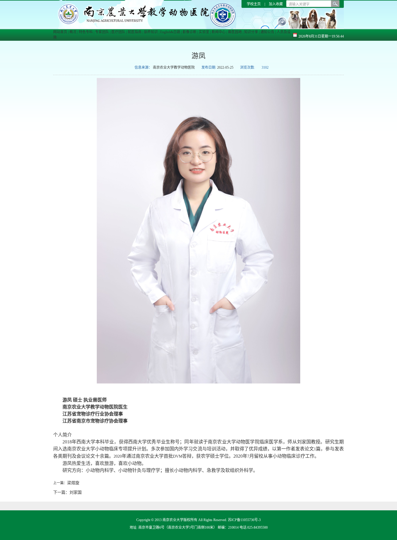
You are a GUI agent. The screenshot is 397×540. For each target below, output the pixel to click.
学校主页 (254, 4)
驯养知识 (151, 32)
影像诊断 (189, 32)
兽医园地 (235, 32)
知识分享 (251, 32)
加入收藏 (276, 4)
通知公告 (267, 32)
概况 (72, 32)
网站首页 (60, 32)
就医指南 (135, 32)
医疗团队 (118, 32)
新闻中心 (219, 32)
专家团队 (102, 32)
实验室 (204, 32)
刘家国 (75, 492)
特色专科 (86, 32)
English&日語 (170, 32)
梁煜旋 (73, 483)
